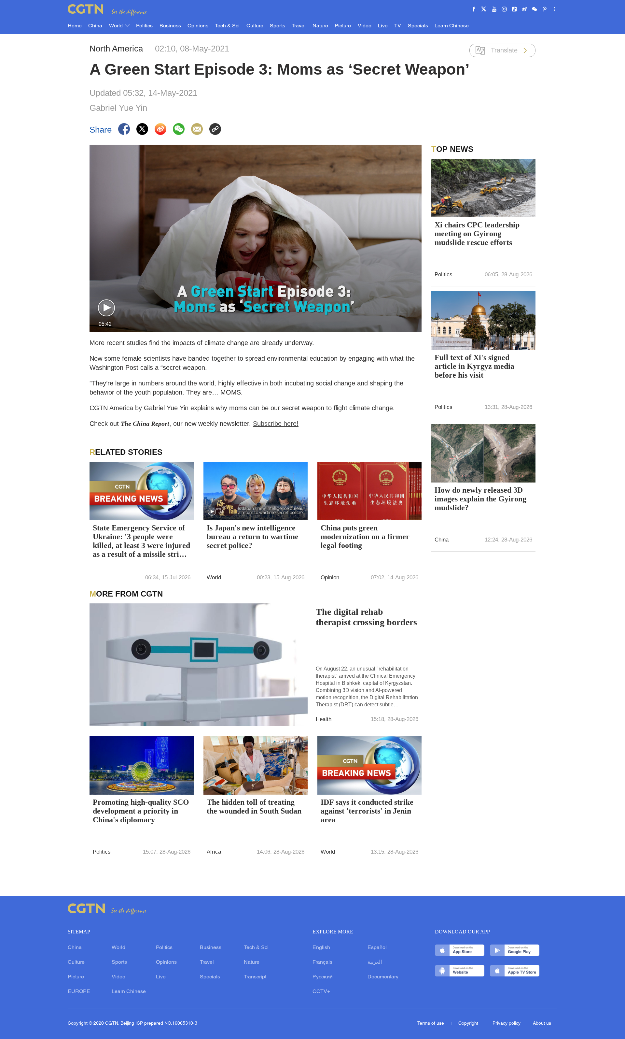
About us (542, 1023)
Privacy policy (507, 1023)
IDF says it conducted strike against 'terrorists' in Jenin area (367, 811)
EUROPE (79, 991)
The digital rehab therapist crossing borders (366, 617)
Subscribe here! (276, 423)
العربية (375, 962)
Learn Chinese (452, 26)
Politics (144, 26)
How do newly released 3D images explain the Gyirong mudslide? (480, 499)
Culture (254, 26)
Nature (320, 26)
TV (397, 26)
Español (377, 947)
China (95, 26)
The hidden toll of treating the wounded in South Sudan (254, 806)
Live (383, 26)
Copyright (468, 1023)
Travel (299, 26)
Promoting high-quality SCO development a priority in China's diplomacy (141, 811)
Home (75, 26)
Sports (277, 26)
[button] (106, 308)
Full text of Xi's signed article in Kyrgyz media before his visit (474, 366)
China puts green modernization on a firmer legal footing (365, 537)
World (116, 26)
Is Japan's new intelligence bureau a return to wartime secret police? (253, 537)
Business (170, 26)
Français (322, 962)
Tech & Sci (227, 26)
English (321, 947)
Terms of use (431, 1023)
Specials (418, 26)
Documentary (383, 977)
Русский (322, 977)
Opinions (198, 26)
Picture (343, 26)
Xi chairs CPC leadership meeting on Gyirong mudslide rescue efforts (477, 234)
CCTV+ (321, 991)
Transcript (255, 977)
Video (364, 26)
